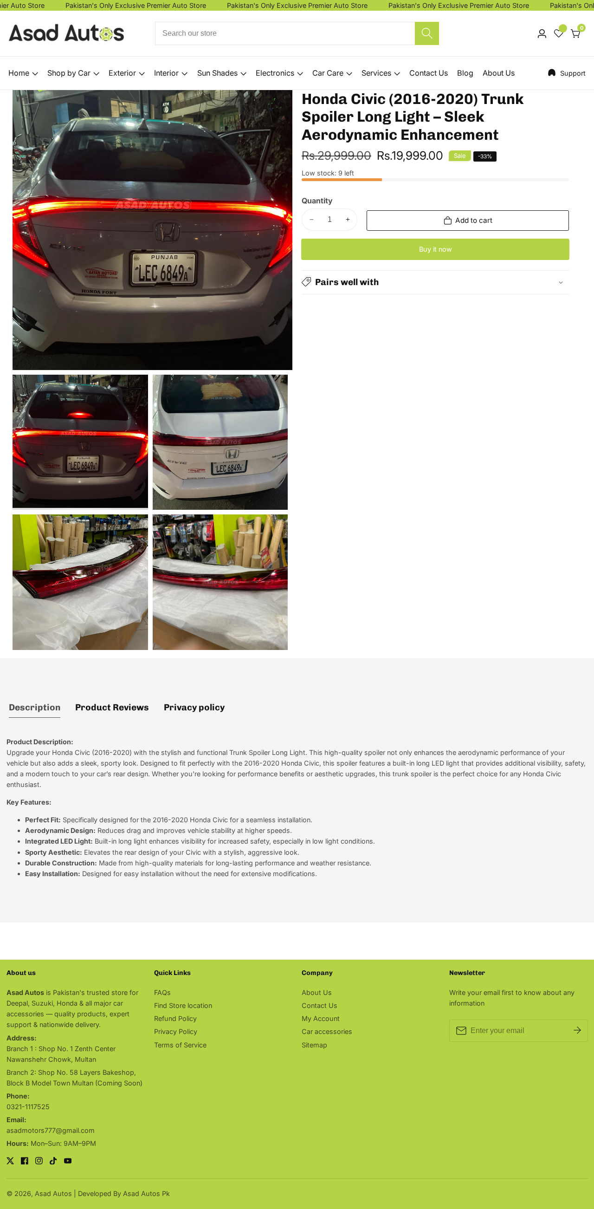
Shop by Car (68, 73)
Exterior (122, 73)
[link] (567, 73)
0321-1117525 (28, 1107)
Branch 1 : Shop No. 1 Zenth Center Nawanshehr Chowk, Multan (61, 1054)
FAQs (162, 992)
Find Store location (183, 1005)
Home (18, 73)
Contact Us (428, 73)
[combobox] (297, 33)
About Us (499, 73)
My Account (321, 1018)
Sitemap (314, 1045)
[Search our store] (427, 33)
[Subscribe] (577, 1030)
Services (376, 73)
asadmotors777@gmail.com (50, 1130)
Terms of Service (180, 1045)
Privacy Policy (175, 1031)
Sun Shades (217, 73)
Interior (166, 73)
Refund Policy (175, 1018)
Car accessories (327, 1031)
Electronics (275, 73)
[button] (435, 281)
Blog (465, 73)
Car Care (327, 73)
